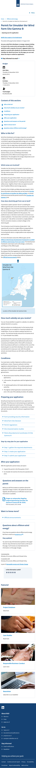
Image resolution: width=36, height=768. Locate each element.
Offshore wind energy (12, 19)
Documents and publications (11, 733)
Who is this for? (8, 104)
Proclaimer (5, 765)
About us (6, 716)
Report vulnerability (14, 765)
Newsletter (7, 691)
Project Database (9, 607)
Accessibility (30, 762)
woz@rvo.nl (18, 534)
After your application (10, 118)
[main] (18, 359)
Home (2, 19)
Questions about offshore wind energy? (15, 128)
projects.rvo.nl (7, 735)
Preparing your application (11, 114)
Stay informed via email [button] (10, 58)
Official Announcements (10, 257)
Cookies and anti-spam (13, 762)
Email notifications (9, 746)
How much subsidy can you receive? (14, 108)
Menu (33, 13)
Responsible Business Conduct (14, 663)
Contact (4, 762)
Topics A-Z (6, 730)
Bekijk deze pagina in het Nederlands (11, 37)
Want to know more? (10, 124)
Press (5, 719)
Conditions (7, 111)
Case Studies (7, 635)
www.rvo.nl (7, 722)
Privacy (23, 762)
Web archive (24, 765)
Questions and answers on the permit (14, 121)
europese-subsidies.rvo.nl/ (11, 738)
